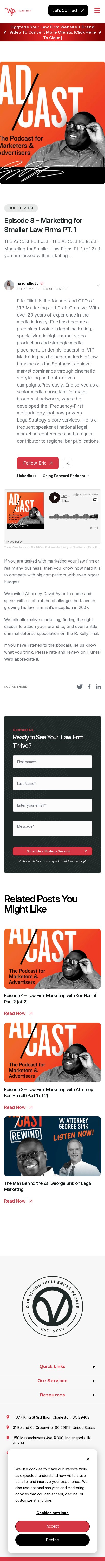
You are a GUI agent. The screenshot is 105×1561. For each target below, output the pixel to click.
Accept (53, 1526)
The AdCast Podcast (16, 547)
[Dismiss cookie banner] (88, 1460)
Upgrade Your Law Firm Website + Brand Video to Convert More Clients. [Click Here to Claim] (52, 32)
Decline (52, 1540)
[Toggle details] (98, 285)
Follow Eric (34, 463)
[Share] (68, 463)
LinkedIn (24, 475)
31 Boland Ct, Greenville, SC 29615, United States (54, 1427)
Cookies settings (52, 1513)
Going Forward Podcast (64, 475)
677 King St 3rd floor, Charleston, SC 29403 (52, 1417)
